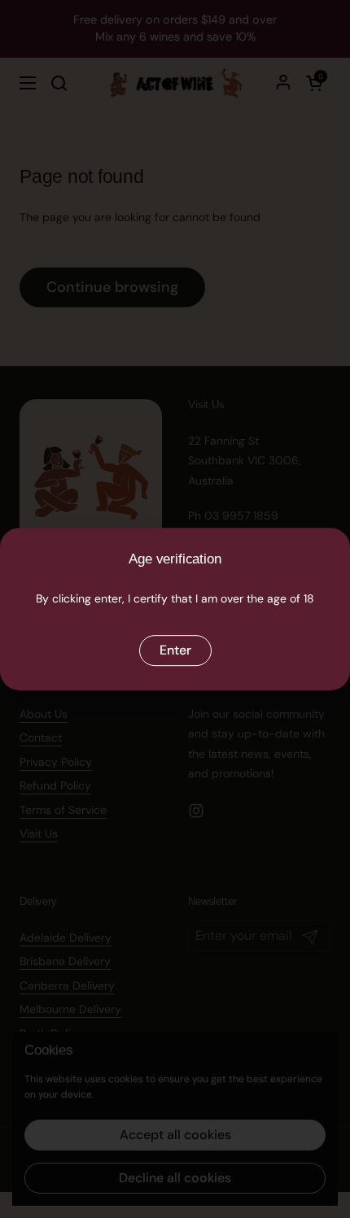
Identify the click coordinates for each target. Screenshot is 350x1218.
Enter (175, 650)
